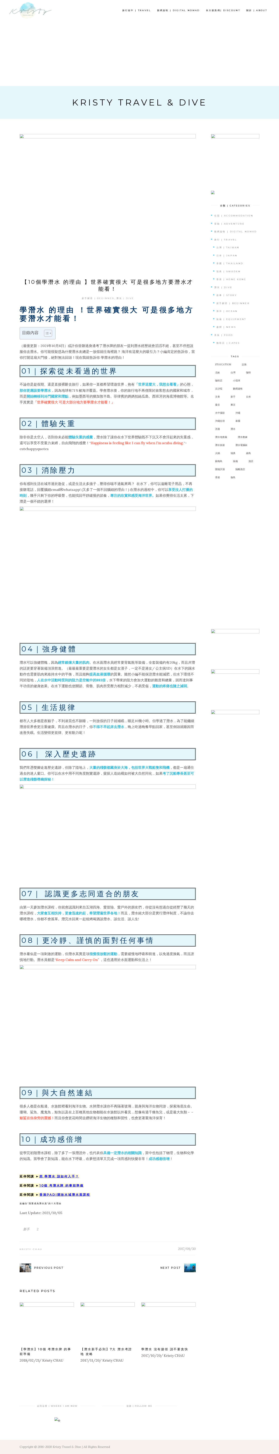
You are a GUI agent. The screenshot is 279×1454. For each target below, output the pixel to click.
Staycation (223, 364)
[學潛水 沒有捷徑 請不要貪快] (168, 1322)
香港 (217, 477)
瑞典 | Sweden (228, 271)
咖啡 (248, 372)
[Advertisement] (139, 53)
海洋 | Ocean (227, 311)
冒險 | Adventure (229, 223)
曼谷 (217, 404)
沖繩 (237, 412)
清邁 (217, 428)
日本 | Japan (227, 255)
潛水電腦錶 (241, 445)
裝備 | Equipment (231, 319)
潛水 (233, 428)
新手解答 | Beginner (98, 298)
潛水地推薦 (221, 437)
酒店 (250, 461)
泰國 (237, 420)
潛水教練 (242, 437)
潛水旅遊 (220, 445)
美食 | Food (223, 335)
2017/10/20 (151, 1355)
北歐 (217, 372)
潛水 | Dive (125, 298)
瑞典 (233, 453)
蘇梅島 (218, 461)
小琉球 (236, 380)
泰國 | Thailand (229, 263)
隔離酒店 (240, 469)
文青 (217, 396)
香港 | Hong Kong (231, 279)
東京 (233, 404)
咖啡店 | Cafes (228, 343)
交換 (244, 364)
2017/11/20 (90, 1360)
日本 (248, 396)
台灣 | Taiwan (228, 247)
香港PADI (48, 1195)
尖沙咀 (218, 388)
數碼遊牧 (238, 388)
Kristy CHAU (31, 1249)
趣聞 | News (226, 327)
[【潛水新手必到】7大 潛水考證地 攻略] (107, 1322)
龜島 (233, 477)
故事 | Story (226, 295)
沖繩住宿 (220, 420)
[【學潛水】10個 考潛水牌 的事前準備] (47, 1322)
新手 (26, 1229)
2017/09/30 (187, 1249)
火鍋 (217, 453)
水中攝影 (220, 412)
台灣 (233, 372)
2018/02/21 (29, 1360)
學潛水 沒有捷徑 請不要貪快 (164, 1349)
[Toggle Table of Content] (46, 333)
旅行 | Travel (225, 239)
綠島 (248, 453)
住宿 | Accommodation (233, 215)
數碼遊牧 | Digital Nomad (235, 231)
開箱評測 (220, 469)
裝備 (235, 461)
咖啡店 (218, 380)
